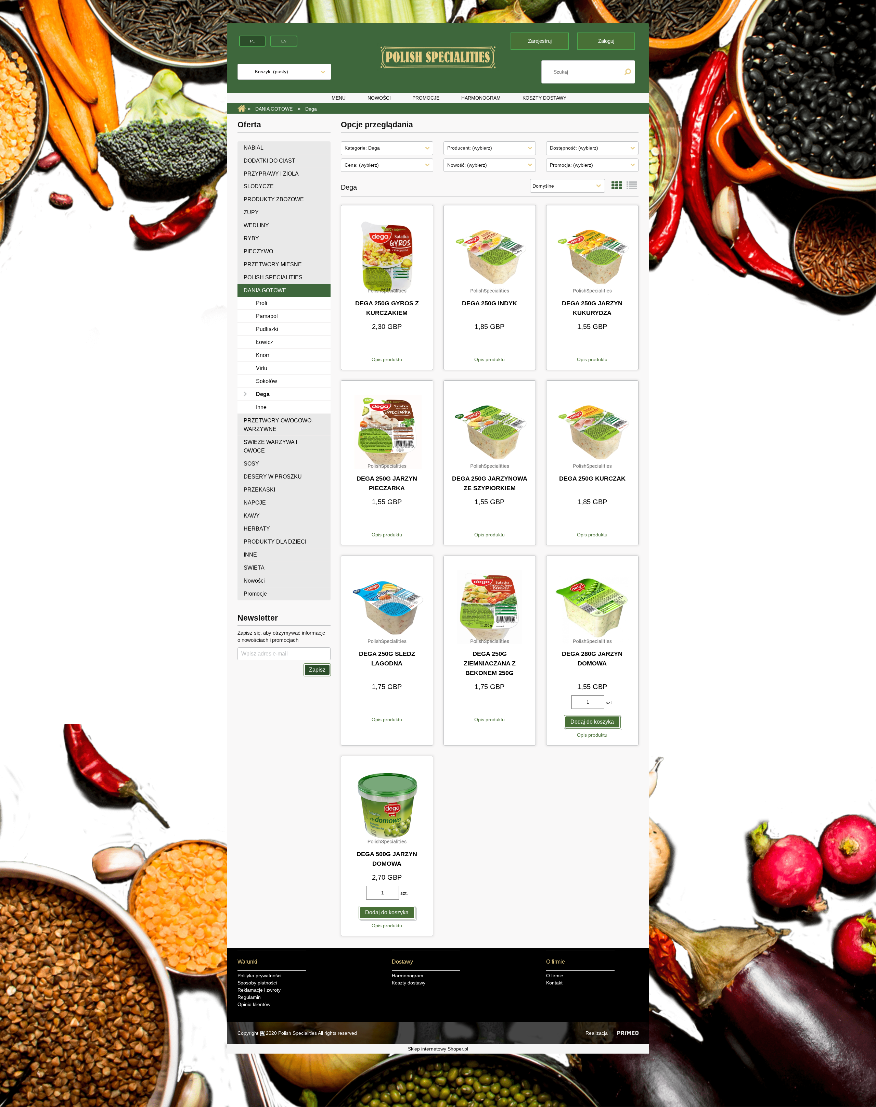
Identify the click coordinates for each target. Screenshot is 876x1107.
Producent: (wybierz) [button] (469, 148)
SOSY (251, 464)
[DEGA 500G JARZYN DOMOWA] (387, 807)
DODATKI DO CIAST (269, 161)
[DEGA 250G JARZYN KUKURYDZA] (592, 257)
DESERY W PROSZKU (273, 477)
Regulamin (249, 997)
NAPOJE (255, 503)
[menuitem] (339, 98)
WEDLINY (256, 225)
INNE (250, 555)
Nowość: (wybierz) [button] (467, 165)
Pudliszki (267, 329)
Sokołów (266, 381)
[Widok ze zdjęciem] (616, 185)
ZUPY (251, 212)
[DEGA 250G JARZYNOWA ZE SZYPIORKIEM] (490, 432)
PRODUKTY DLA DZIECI (275, 542)
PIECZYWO (258, 251)
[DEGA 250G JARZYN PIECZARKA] (387, 432)
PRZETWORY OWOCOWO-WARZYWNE (278, 425)
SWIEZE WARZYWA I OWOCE (270, 446)
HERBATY (257, 529)
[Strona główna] (438, 57)
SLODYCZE (259, 186)
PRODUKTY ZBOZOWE (274, 199)
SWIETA (254, 568)
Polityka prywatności (259, 975)
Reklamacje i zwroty (259, 990)
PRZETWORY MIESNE (273, 264)
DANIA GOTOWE (265, 290)
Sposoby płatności (257, 982)
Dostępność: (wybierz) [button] (574, 148)
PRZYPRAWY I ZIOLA (271, 174)
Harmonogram (407, 975)
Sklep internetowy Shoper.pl (438, 1049)
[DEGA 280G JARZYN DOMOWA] (592, 607)
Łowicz (264, 342)
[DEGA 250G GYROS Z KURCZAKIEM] (387, 257)
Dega (263, 394)
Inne (261, 407)
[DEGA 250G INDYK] (490, 257)
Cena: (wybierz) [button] (362, 165)
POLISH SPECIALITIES (273, 277)
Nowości (254, 581)
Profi (261, 303)
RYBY (251, 238)
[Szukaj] (627, 72)
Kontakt (554, 982)
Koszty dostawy (408, 982)
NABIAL (253, 148)
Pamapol (267, 316)
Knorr (262, 355)
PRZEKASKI (259, 490)
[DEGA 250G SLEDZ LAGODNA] (387, 607)
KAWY (252, 516)
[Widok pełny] (632, 185)
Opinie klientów (253, 1004)
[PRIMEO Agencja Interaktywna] (628, 1033)
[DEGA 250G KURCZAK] (592, 432)
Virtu (261, 368)
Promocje (255, 594)
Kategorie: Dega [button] (362, 148)
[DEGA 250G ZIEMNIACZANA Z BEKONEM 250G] (490, 607)
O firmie (554, 975)
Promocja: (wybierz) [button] (571, 165)
